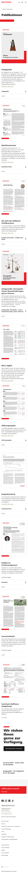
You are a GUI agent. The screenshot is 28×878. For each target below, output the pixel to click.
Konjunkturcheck (6, 508)
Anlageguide (5, 91)
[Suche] (22, 2)
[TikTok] (13, 801)
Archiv (3, 96)
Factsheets (4, 717)
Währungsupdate (6, 440)
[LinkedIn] (9, 801)
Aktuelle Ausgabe (6, 577)
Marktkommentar (6, 167)
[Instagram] (6, 801)
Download (4, 582)
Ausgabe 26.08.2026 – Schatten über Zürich (12, 238)
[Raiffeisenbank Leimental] (6, 2)
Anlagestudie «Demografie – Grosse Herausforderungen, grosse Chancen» (12, 310)
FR (5, 866)
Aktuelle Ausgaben (6, 650)
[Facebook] (2, 801)
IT (7, 866)
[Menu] (26, 2)
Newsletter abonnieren (7, 86)
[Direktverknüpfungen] (19, 2)
